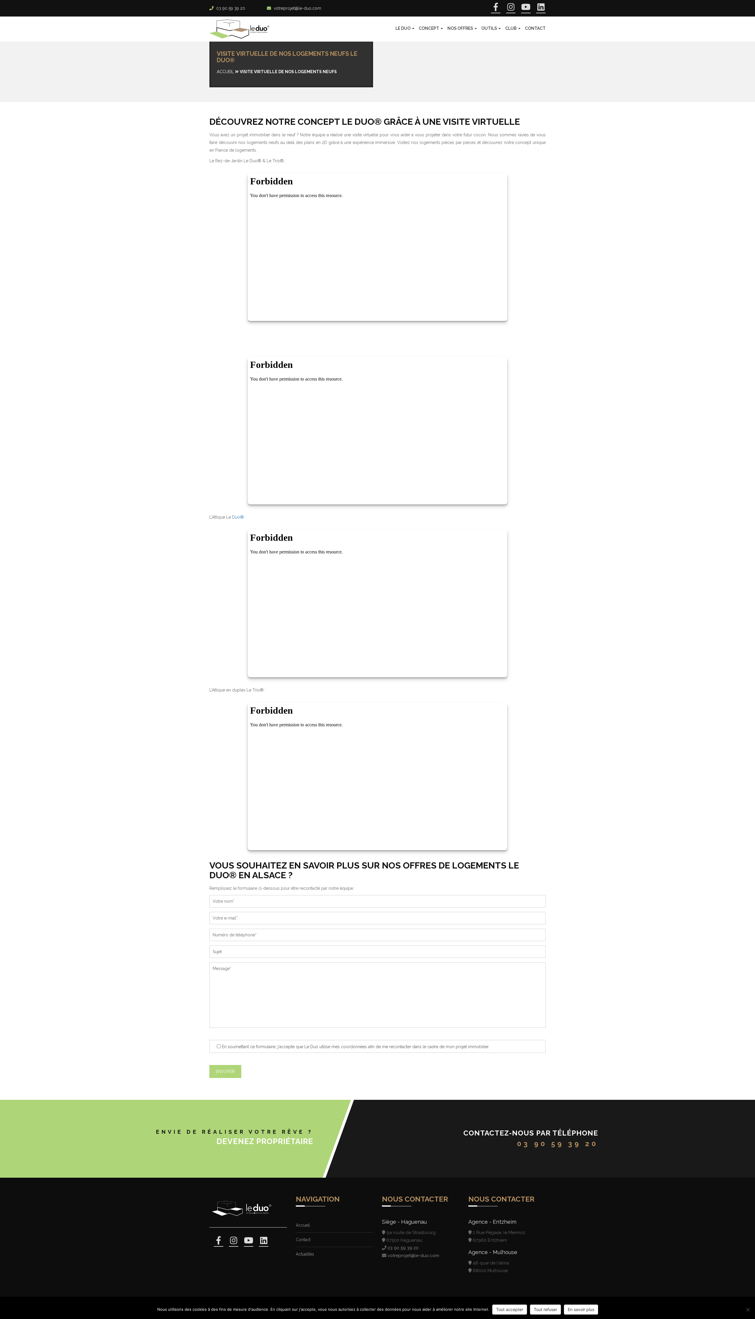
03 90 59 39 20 (230, 8)
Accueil (225, 71)
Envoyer (225, 1071)
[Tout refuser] (748, 1310)
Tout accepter (509, 1309)
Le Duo (403, 28)
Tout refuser (545, 1309)
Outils (489, 28)
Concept (429, 28)
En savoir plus (581, 1309)
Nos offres (460, 28)
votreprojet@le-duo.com (297, 8)
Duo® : (239, 517)
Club (511, 28)
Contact (535, 28)
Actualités (305, 1254)
